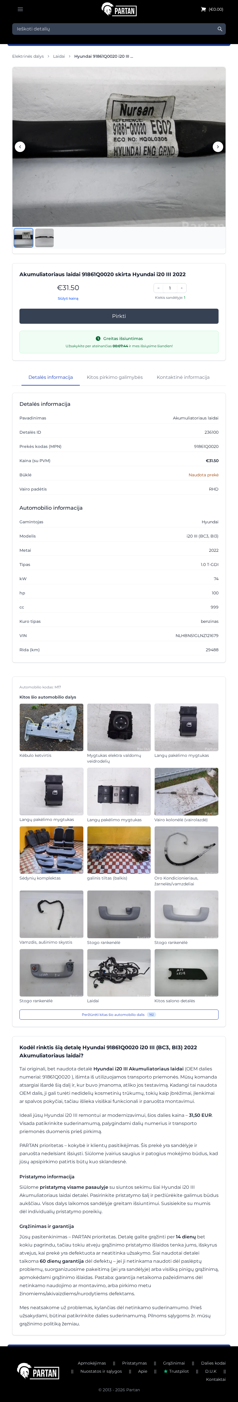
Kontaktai (216, 1379)
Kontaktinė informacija (183, 377)
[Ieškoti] (220, 29)
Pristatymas (134, 1363)
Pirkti (119, 316)
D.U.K (211, 1371)
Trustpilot (179, 1371)
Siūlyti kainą (68, 298)
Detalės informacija (50, 377)
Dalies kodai (213, 1363)
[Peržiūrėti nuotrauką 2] (44, 238)
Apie (142, 1371)
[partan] (38, 1371)
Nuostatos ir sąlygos (101, 1371)
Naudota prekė (204, 474)
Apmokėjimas (92, 1363)
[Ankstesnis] (20, 147)
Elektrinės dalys (28, 56)
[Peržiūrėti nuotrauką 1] (23, 238)
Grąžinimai (174, 1363)
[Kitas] (218, 147)
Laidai (59, 56)
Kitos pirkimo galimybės (115, 377)
